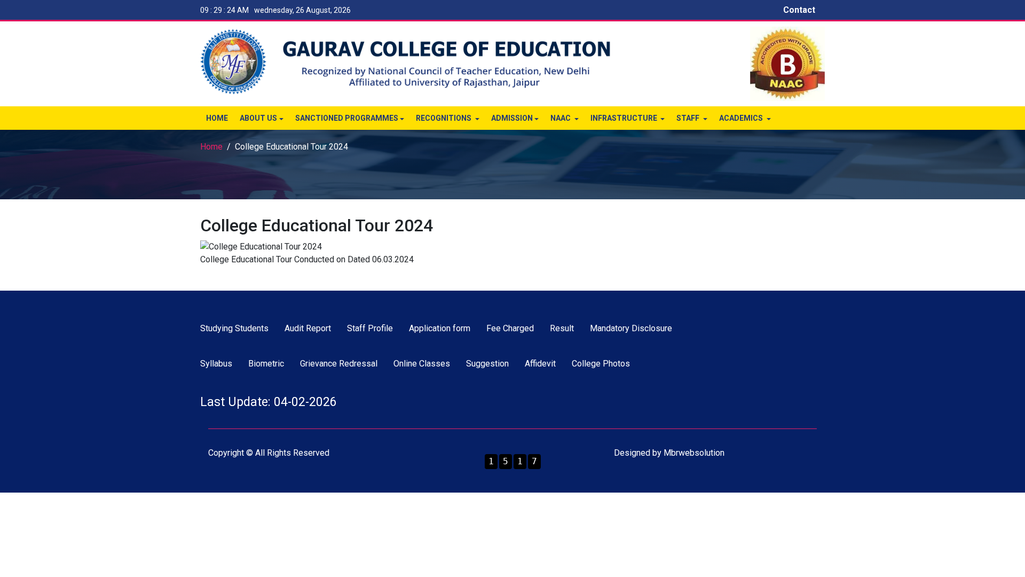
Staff (688, 118)
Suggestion (487, 363)
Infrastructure (624, 118)
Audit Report (308, 328)
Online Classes (421, 363)
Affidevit (540, 363)
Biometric (266, 363)
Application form (439, 328)
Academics (741, 118)
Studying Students (234, 328)
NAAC (561, 118)
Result (562, 328)
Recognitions (444, 118)
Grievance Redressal (338, 363)
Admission (512, 118)
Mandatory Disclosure (631, 328)
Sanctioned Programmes (346, 118)
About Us (258, 118)
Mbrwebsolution (694, 453)
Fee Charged (510, 328)
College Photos (601, 363)
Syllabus (216, 363)
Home (217, 118)
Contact (799, 10)
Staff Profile (370, 328)
